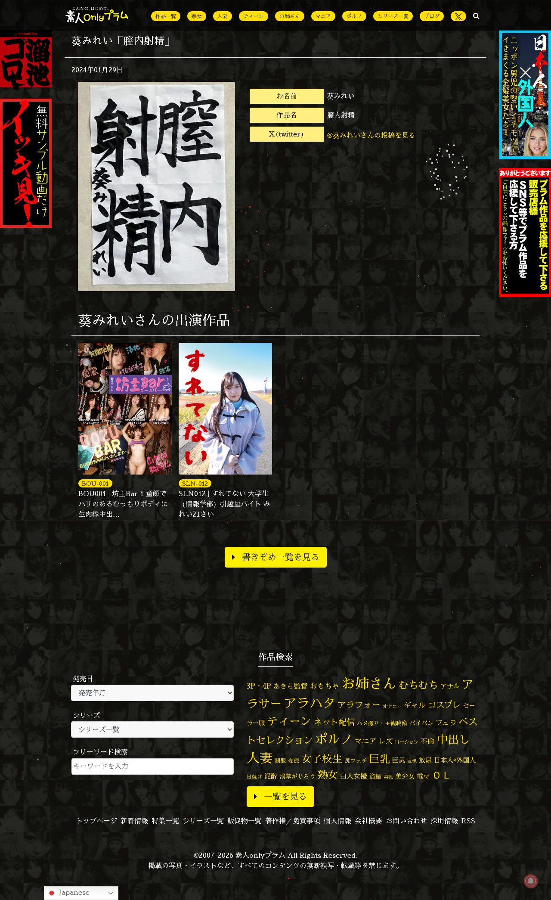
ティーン (253, 16)
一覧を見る (285, 796)
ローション (406, 742)
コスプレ (444, 705)
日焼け (254, 776)
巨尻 (398, 760)
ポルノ (354, 16)
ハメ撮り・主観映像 (382, 723)
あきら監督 (290, 686)
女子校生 (322, 759)
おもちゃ (324, 686)
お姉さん (289, 16)
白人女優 (353, 776)
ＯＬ (442, 775)
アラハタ (309, 703)
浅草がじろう (297, 776)
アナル (450, 686)
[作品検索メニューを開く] (476, 15)
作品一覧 (165, 16)
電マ (423, 776)
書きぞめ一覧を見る (280, 557)
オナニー (392, 706)
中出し (453, 739)
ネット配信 (334, 722)
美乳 (388, 777)
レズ (386, 741)
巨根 (412, 761)
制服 (280, 760)
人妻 (222, 16)
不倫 (427, 741)
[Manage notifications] (531, 881)
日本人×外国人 (455, 760)
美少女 (405, 776)
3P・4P (259, 686)
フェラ (446, 722)
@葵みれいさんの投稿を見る (371, 135)
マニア (323, 16)
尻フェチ (356, 760)
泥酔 (270, 776)
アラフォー (359, 705)
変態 (293, 760)
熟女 (197, 16)
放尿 (425, 760)
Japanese (73, 892)
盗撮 (375, 776)
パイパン (421, 723)
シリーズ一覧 (393, 16)
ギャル (415, 705)
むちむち (418, 685)
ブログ (432, 16)
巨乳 (379, 759)
